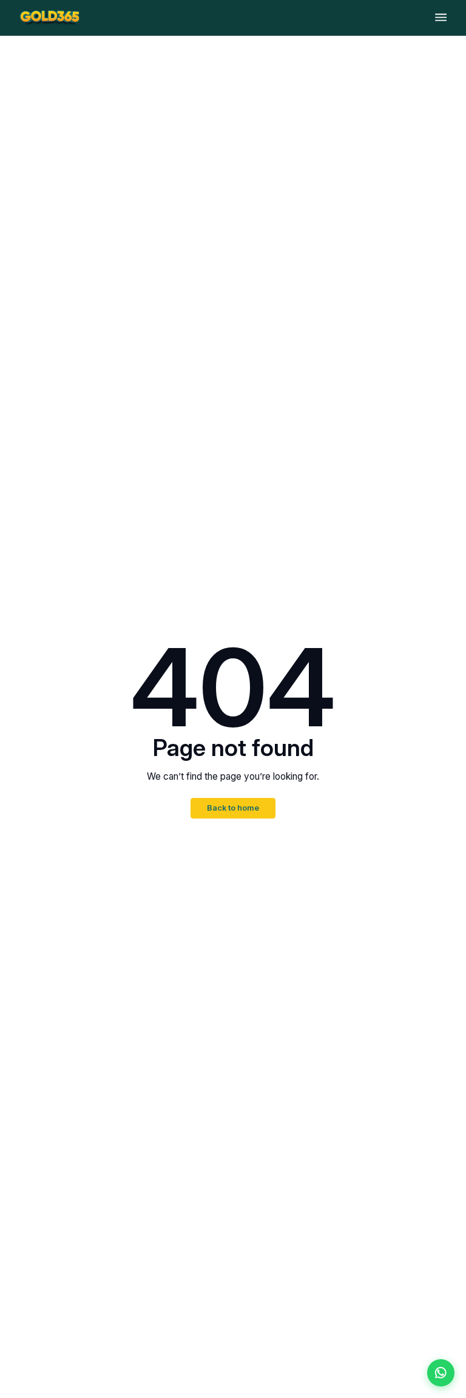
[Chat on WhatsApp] (440, 1372)
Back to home (233, 807)
